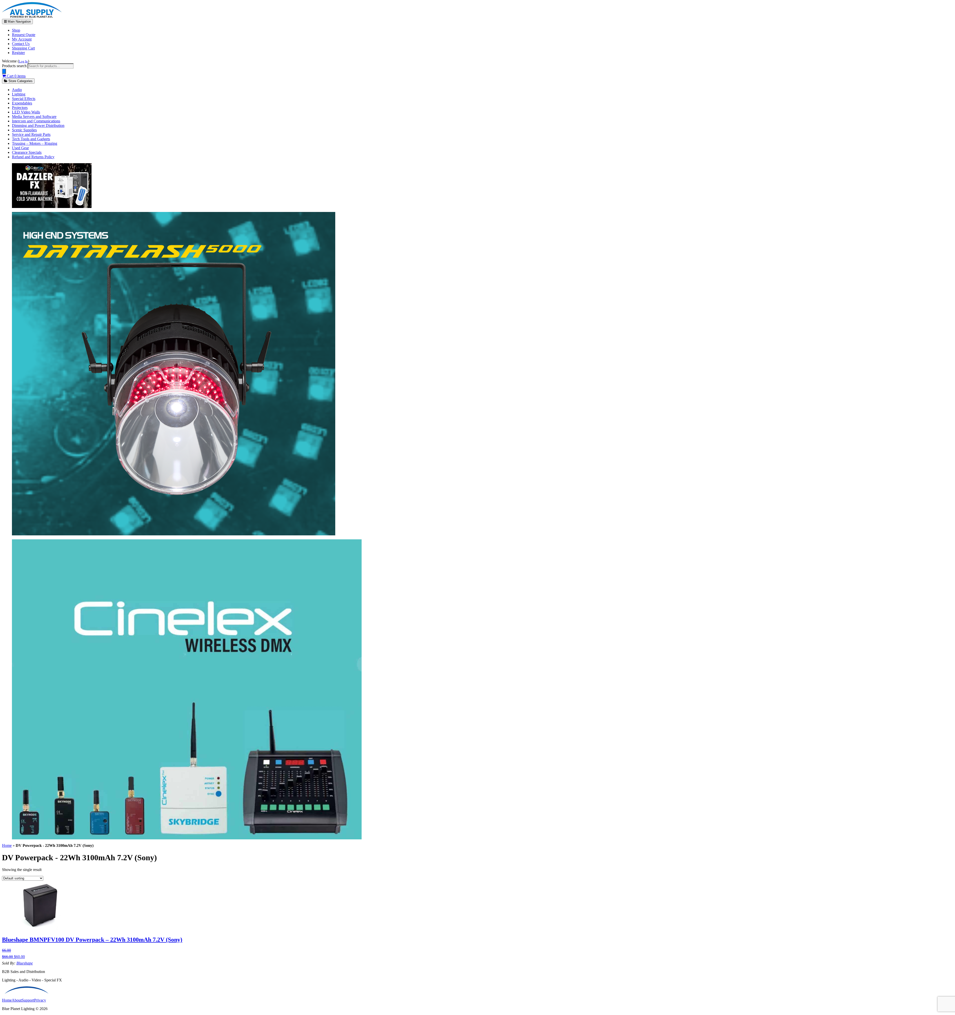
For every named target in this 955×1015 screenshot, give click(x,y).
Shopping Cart (23, 48)
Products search (15, 66)
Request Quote (23, 35)
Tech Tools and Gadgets (31, 139)
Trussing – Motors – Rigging (34, 143)
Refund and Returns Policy (33, 157)
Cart (16, 76)
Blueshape (24, 963)
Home (7, 845)
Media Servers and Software (34, 116)
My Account (22, 39)
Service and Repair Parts (31, 134)
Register (18, 53)
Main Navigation (19, 21)
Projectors (20, 107)
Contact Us (21, 44)
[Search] (4, 71)
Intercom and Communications (36, 121)
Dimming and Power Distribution (38, 125)
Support (28, 1000)
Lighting (18, 94)
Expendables (22, 103)
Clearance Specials (27, 152)
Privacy (40, 1000)
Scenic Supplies (24, 130)
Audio (17, 90)
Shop (16, 30)
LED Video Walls (26, 112)
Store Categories (20, 81)
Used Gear (20, 148)
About (17, 1000)
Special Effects (23, 99)
